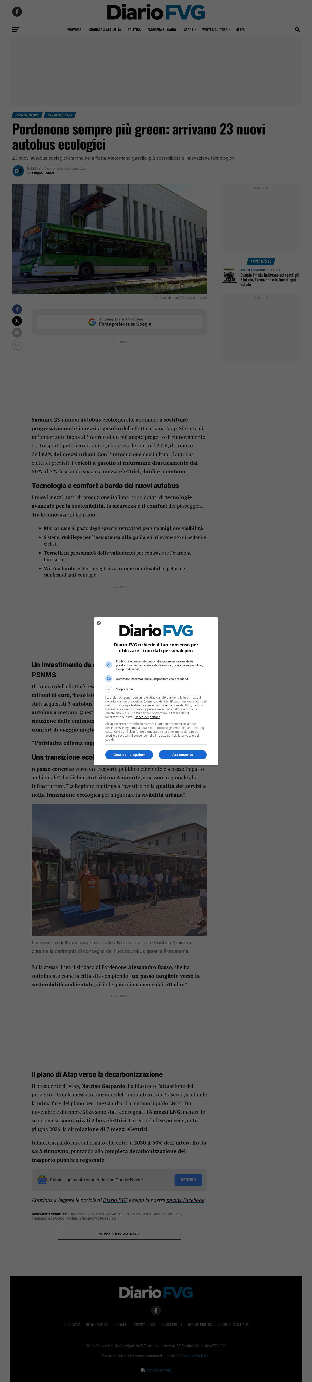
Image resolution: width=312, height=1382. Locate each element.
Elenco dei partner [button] (147, 717)
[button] (156, 689)
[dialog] (156, 691)
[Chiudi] (99, 623)
